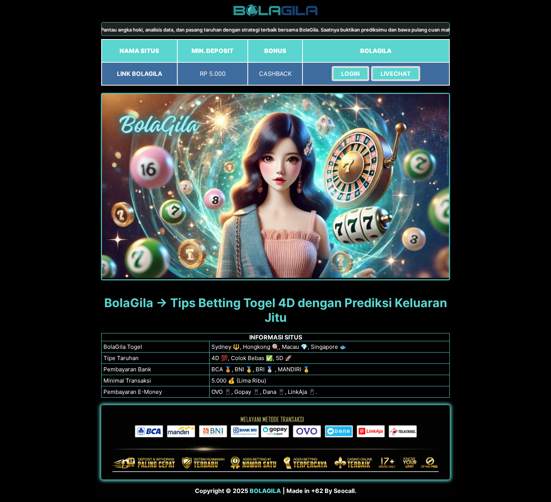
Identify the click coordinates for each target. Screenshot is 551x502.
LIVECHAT (395, 73)
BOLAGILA (265, 490)
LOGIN (350, 73)
